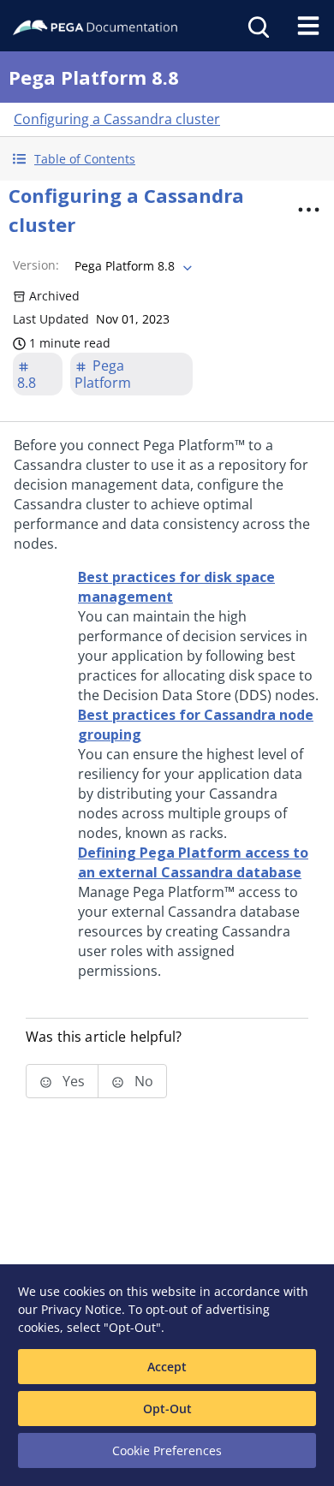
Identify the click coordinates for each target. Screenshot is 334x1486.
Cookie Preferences (167, 1450)
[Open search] (257, 26)
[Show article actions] (309, 210)
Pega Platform (103, 374)
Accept (167, 1366)
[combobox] (131, 266)
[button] (167, 159)
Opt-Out (167, 1408)
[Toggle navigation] (308, 26)
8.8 (26, 382)
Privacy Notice (81, 1309)
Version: (36, 265)
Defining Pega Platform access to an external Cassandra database (193, 862)
